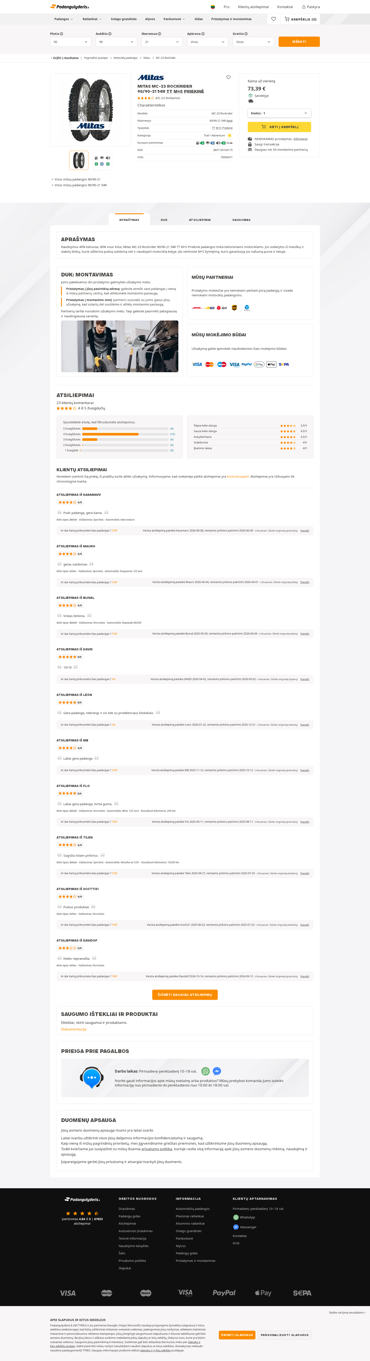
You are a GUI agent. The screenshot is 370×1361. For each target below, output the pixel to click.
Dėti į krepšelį (283, 127)
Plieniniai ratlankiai (190, 1216)
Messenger (248, 1227)
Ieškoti (299, 42)
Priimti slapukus (237, 1335)
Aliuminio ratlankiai (190, 1223)
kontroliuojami (238, 476)
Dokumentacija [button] (74, 1029)
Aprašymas (129, 219)
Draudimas (127, 1208)
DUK (164, 219)
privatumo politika (157, 1148)
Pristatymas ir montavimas (231, 19)
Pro (227, 6)
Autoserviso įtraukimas (136, 1231)
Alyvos (150, 19)
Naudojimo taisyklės (134, 1246)
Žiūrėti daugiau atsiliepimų (185, 995)
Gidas (199, 19)
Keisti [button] (230, 120)
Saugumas (241, 219)
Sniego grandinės (124, 19)
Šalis (122, 1253)
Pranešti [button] (304, 530)
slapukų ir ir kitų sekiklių (155, 1350)
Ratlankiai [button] (90, 19)
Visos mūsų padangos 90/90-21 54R (81, 185)
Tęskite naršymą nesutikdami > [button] (347, 1312)
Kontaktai (285, 6)
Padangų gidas (129, 1216)
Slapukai (125, 1268)
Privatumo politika (132, 1260)
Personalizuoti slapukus (285, 1335)
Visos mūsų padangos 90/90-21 (77, 179)
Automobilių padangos (193, 1208)
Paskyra (313, 6)
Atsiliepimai (200, 219)
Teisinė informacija (132, 1238)
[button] (119, 429)
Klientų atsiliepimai (253, 6)
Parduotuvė (173, 19)
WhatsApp (247, 1217)
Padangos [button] (62, 19)
